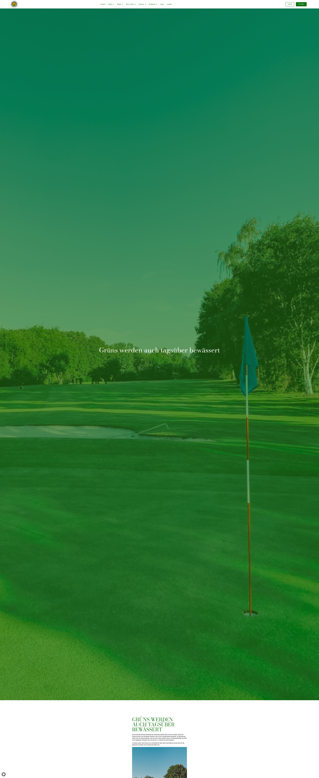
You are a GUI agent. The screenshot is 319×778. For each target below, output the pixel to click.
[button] (3, 774)
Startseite (102, 4)
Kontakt (162, 4)
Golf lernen (141, 4)
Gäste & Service (130, 4)
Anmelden (169, 4)
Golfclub (110, 4)
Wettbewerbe (152, 4)
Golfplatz (119, 4)
